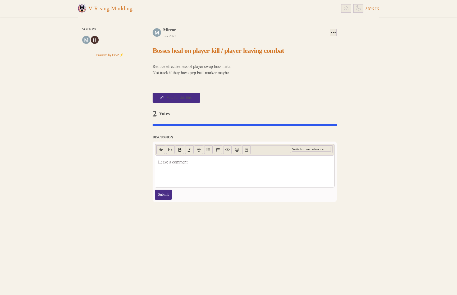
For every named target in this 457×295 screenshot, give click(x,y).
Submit (163, 194)
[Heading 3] (170, 150)
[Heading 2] (161, 150)
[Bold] (180, 150)
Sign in (372, 8)
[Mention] (237, 150)
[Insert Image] (246, 150)
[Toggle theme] (358, 8)
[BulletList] (208, 150)
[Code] (227, 150)
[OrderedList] (218, 150)
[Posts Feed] (346, 8)
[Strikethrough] (199, 150)
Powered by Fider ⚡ (110, 55)
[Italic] (189, 150)
